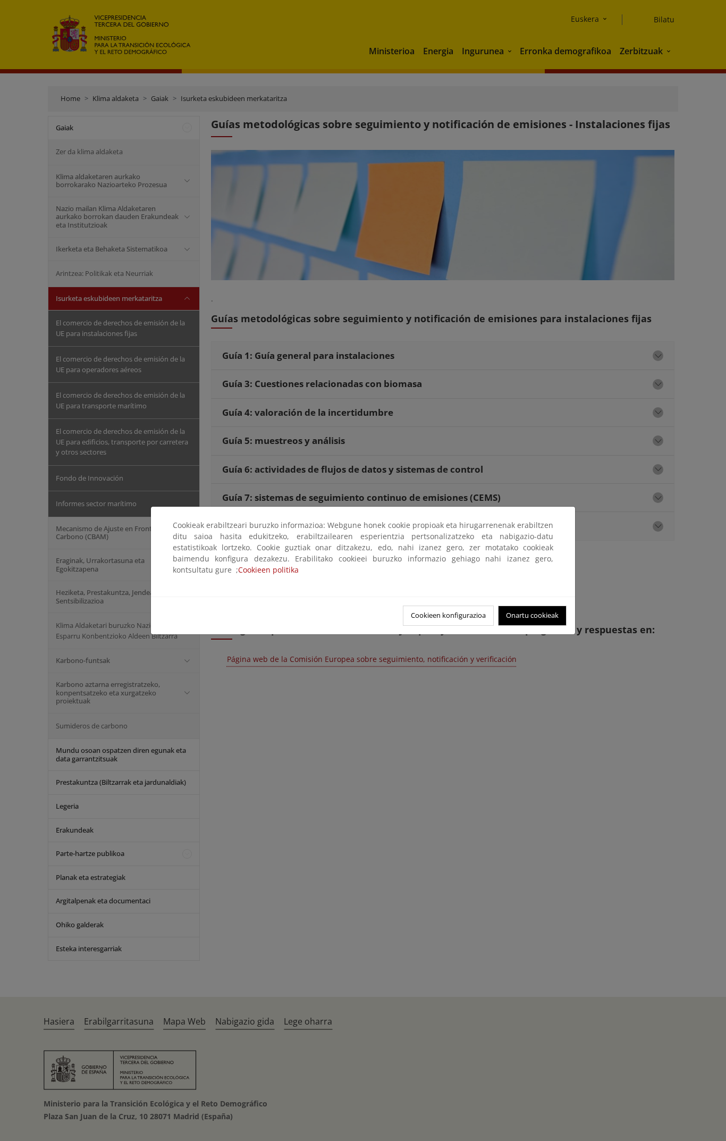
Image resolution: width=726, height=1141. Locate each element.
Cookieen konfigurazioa (448, 615)
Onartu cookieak (532, 615)
